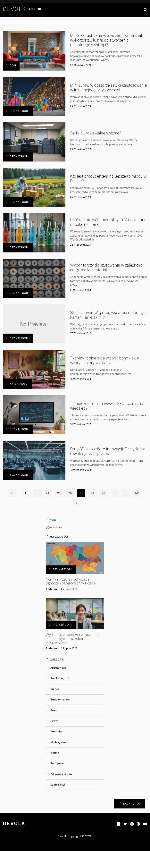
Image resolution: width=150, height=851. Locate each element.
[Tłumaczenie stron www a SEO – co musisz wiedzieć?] (34, 414)
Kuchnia (56, 731)
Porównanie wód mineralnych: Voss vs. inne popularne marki (108, 222)
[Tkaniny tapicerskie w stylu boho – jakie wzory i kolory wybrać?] (34, 369)
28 (92, 493)
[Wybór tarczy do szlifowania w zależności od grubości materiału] (34, 278)
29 (103, 493)
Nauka (54, 753)
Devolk (14, 9)
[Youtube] (145, 824)
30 (114, 493)
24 (48, 493)
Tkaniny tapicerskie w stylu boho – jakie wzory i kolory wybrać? (104, 360)
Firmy (54, 721)
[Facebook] (118, 824)
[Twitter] (125, 824)
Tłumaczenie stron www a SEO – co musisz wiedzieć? (107, 406)
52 (137, 493)
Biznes (55, 689)
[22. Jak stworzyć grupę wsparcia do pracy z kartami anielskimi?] (34, 323)
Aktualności (19, 384)
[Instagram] (132, 824)
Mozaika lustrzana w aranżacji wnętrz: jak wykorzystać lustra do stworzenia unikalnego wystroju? (106, 40)
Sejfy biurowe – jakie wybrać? (95, 133)
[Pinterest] (138, 824)
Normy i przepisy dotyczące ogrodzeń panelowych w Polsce (71, 581)
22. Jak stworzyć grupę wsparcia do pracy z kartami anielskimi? (108, 315)
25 (59, 493)
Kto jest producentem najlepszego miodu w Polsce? (108, 178)
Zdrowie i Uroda (61, 774)
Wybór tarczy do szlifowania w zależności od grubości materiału (107, 267)
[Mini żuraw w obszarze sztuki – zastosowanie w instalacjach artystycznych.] (34, 96)
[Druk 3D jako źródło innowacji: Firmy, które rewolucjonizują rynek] (34, 460)
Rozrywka (57, 763)
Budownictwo (60, 700)
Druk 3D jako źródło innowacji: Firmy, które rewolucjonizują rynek (107, 451)
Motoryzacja (59, 742)
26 (70, 493)
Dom (13, 65)
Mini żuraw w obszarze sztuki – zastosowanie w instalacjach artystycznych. (108, 87)
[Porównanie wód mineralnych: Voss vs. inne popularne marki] (34, 232)
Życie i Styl (57, 785)
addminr (51, 589)
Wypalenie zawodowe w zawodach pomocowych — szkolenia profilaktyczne (73, 639)
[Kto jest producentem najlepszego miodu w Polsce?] (34, 187)
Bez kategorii (19, 111)
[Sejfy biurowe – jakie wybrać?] (34, 141)
